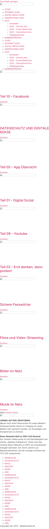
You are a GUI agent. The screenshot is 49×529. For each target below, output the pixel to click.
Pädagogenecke (17, 35)
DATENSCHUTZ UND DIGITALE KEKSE (24, 130)
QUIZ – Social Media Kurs (21, 29)
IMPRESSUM (10, 458)
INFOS (7, 463)
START (8, 9)
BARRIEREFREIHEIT (13, 38)
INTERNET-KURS (12, 12)
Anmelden (14, 23)
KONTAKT (9, 466)
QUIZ (7, 20)
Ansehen (4, 102)
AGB (7, 472)
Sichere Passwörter (15, 304)
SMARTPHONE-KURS (14, 18)
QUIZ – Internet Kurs (18, 26)
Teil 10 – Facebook (14, 96)
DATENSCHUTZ (12, 461)
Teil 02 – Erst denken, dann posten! (21, 269)
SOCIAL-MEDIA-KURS (14, 15)
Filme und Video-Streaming (21, 338)
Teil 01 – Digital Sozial (17, 200)
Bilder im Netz (11, 371)
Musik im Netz (11, 404)
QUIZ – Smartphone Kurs (21, 32)
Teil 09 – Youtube (13, 234)
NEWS (7, 469)
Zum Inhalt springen (9, 1)
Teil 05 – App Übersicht (18, 167)
